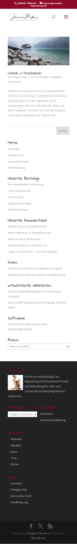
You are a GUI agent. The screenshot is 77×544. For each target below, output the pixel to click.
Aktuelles (16, 445)
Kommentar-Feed (18, 161)
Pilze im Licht (15, 197)
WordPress (38, 538)
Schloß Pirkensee (18, 209)
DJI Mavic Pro (39, 245)
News (14, 452)
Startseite (16, 439)
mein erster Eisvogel (19, 191)
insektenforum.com (19, 275)
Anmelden (14, 149)
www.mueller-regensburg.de (24, 302)
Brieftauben (33, 239)
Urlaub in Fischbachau (25, 73)
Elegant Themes (38, 533)
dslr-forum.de (16, 268)
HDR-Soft (13, 324)
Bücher (15, 464)
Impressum (46, 413)
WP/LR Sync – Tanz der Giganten (38, 251)
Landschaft (14, 82)
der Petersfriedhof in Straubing (25, 184)
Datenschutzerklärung (53, 420)
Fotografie (56, 77)
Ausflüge (43, 77)
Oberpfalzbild (16, 291)
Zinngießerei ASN (36, 226)
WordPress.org (16, 167)
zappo (17, 77)
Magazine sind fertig (19, 203)
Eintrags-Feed (16, 155)
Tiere (13, 458)
